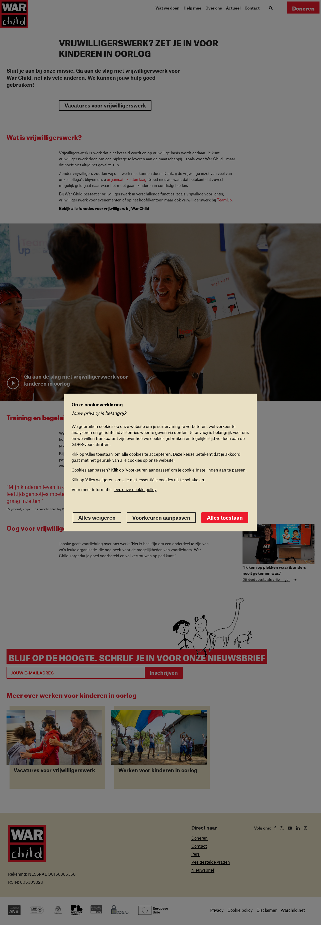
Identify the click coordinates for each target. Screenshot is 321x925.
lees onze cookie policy (135, 489)
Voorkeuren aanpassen (161, 517)
